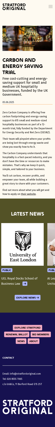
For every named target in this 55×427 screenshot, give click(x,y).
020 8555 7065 (14, 378)
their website (28, 194)
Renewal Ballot (17, 334)
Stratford (14, 6)
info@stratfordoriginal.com (25, 373)
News (21, 341)
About (33, 341)
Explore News (26, 297)
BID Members (40, 334)
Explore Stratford (27, 327)
